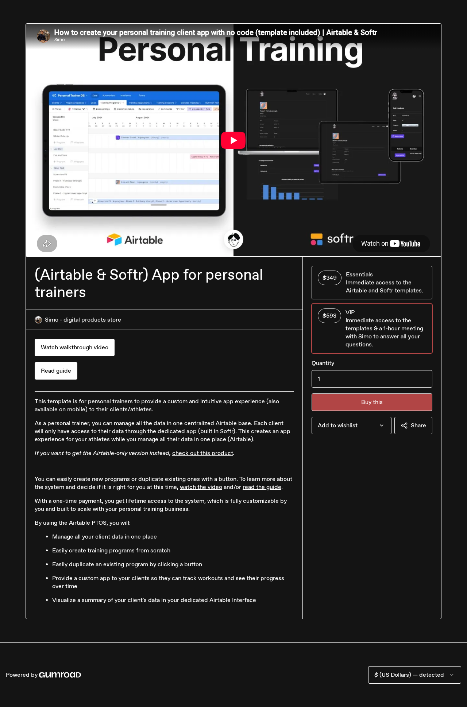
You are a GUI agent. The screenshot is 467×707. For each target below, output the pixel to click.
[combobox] (351, 425)
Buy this (372, 402)
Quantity (323, 363)
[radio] (372, 282)
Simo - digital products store (83, 319)
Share (418, 425)
